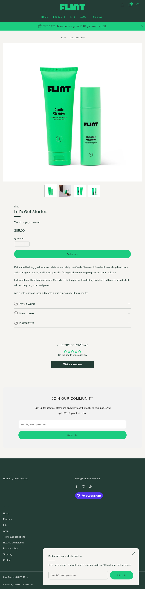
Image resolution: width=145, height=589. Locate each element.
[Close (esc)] (134, 553)
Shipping (7, 554)
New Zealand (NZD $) (14, 577)
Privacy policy (10, 548)
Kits (72, 17)
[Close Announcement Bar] (142, 26)
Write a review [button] (72, 364)
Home (44, 17)
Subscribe (122, 575)
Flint (16, 206)
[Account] (122, 5)
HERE (103, 26)
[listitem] (72, 26)
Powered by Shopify (11, 585)
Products (59, 17)
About (84, 17)
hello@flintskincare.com (87, 478)
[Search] (138, 5)
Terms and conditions (14, 537)
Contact (98, 17)
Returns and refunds (13, 542)
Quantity (19, 238)
